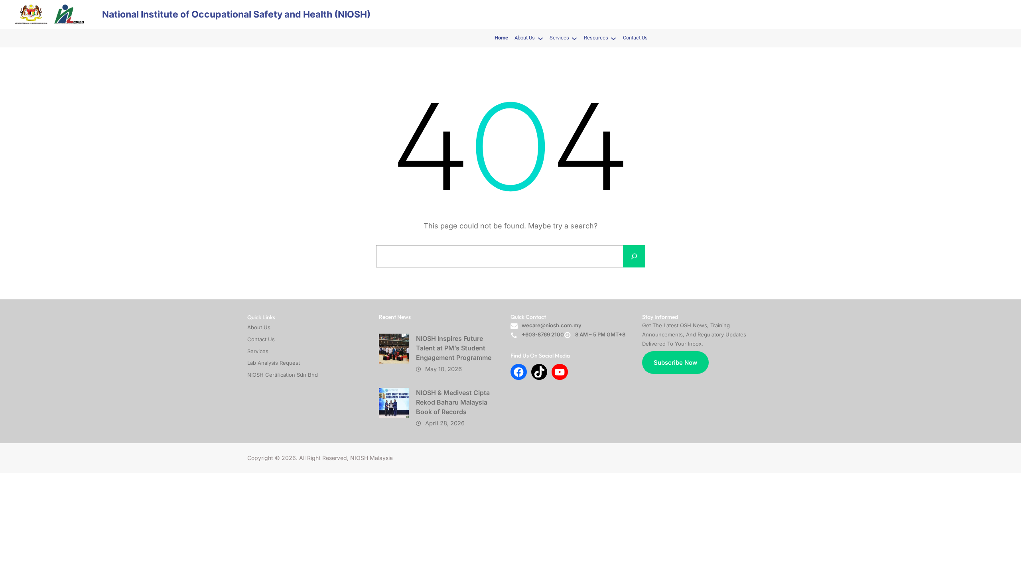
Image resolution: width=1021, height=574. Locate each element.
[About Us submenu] (540, 38)
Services (257, 351)
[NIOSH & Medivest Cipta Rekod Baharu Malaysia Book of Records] (394, 403)
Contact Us (261, 339)
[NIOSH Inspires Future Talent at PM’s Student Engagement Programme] (394, 349)
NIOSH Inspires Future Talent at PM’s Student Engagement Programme (453, 348)
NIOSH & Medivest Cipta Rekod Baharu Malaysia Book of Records (453, 402)
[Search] (634, 256)
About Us (258, 327)
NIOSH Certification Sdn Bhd (282, 375)
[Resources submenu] (613, 38)
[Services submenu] (574, 38)
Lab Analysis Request (273, 363)
